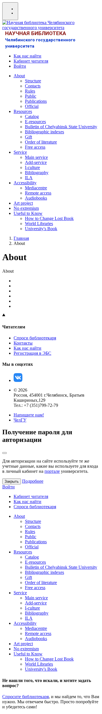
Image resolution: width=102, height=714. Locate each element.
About (19, 75)
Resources (23, 111)
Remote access (38, 193)
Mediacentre (36, 187)
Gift (28, 136)
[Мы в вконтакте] (18, 380)
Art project (23, 203)
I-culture (32, 167)
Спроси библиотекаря (35, 337)
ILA (29, 177)
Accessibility (25, 182)
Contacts (33, 86)
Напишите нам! (29, 414)
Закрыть (12, 481)
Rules (30, 91)
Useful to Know (28, 213)
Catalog (32, 116)
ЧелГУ (20, 420)
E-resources (35, 121)
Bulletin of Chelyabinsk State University (61, 126)
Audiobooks (36, 198)
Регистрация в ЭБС (32, 353)
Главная (21, 238)
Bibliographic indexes (44, 131)
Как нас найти (27, 56)
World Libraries (39, 223)
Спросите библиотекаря (25, 696)
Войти (20, 66)
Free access (35, 147)
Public (30, 96)
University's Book (41, 228)
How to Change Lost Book (49, 218)
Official (32, 106)
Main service (36, 157)
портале (52, 471)
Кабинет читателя (31, 61)
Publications (36, 101)
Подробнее (32, 481)
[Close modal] (4, 453)
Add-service (36, 162)
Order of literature (41, 142)
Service (20, 152)
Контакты (23, 343)
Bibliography (36, 172)
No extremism (26, 208)
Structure (33, 80)
